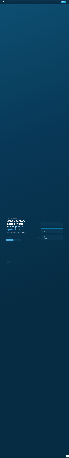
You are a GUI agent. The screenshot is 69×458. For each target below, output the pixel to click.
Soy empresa (9, 239)
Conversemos (63, 1)
